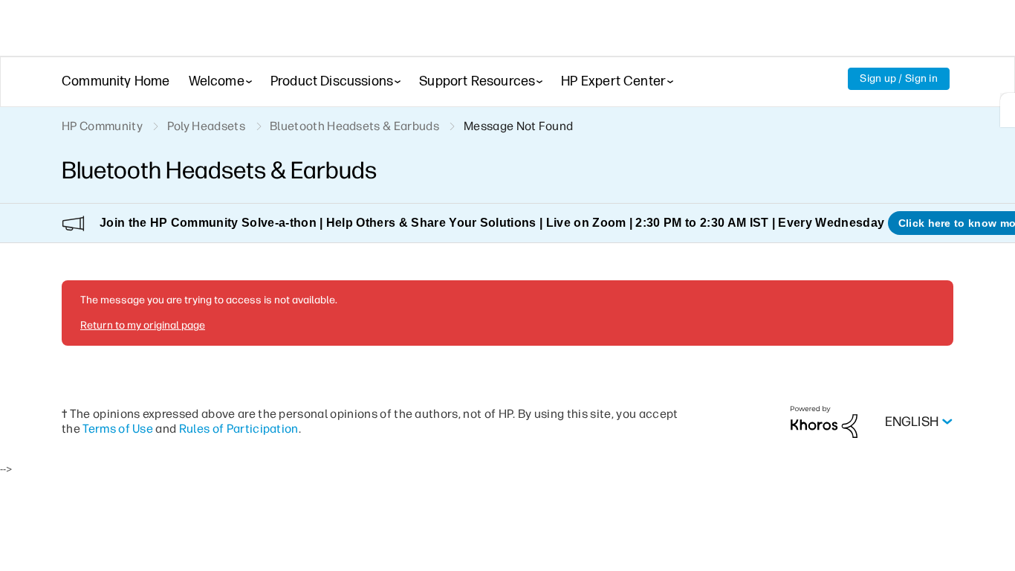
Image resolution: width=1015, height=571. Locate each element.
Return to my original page (142, 325)
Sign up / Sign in (899, 78)
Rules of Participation (239, 429)
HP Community (102, 126)
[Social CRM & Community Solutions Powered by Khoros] (824, 421)
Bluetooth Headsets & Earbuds (354, 126)
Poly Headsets (206, 126)
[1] (1007, 110)
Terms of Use (117, 429)
